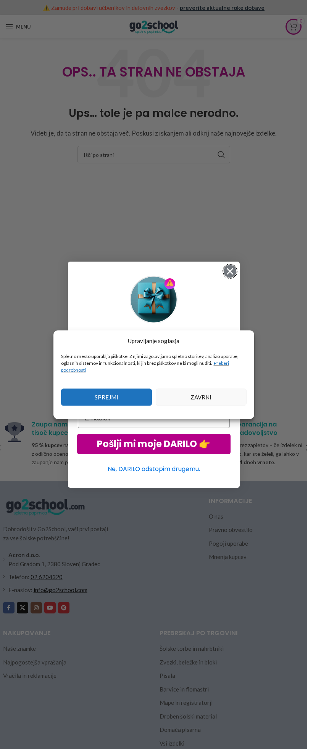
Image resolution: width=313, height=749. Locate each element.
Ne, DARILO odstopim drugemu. (154, 469)
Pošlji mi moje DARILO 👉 (153, 444)
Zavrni (200, 397)
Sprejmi (106, 397)
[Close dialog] (230, 271)
